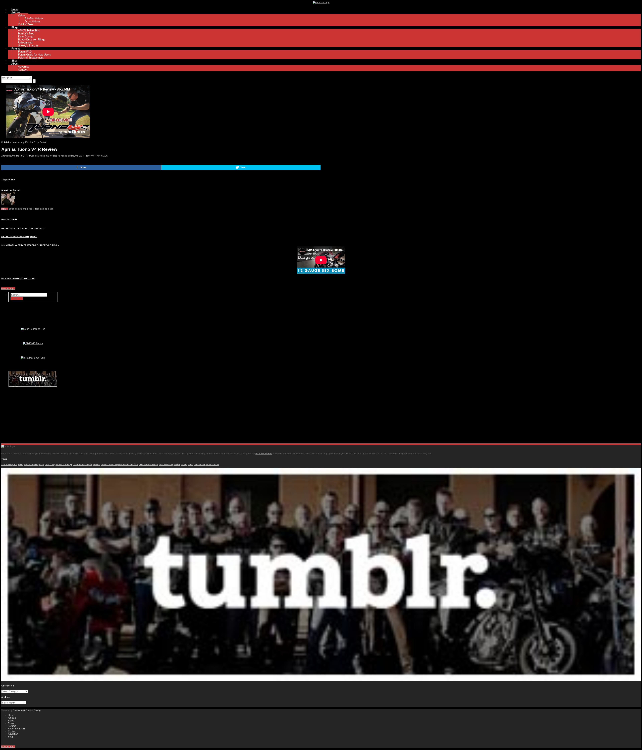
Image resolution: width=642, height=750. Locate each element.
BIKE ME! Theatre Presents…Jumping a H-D (21, 228)
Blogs (14, 27)
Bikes (35, 464)
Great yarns (78, 464)
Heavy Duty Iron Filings (31, 39)
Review (177, 464)
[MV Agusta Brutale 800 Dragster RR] (321, 260)
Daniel (4, 209)
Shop (14, 60)
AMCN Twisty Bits (29, 30)
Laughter (88, 464)
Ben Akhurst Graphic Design (27, 710)
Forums (15, 48)
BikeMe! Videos (34, 18)
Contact (23, 69)
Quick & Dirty (25, 24)
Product (162, 464)
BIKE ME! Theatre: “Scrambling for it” (19, 237)
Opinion (142, 464)
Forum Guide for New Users (34, 54)
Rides (190, 464)
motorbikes (106, 464)
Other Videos (32, 21)
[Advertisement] (33, 414)
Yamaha (215, 464)
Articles (15, 12)
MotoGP (96, 464)
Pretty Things (152, 464)
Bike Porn (28, 464)
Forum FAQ (25, 51)
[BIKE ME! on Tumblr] (321, 680)
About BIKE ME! (16, 728)
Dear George (25, 36)
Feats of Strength (64, 464)
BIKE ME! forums (263, 453)
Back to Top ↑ (8, 288)
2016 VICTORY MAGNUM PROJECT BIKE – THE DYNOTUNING (29, 245)
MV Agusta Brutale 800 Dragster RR (18, 278)
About (15, 63)
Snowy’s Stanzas (28, 45)
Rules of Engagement (31, 57)
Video (21, 15)
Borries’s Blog (26, 33)
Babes (20, 464)
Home (14, 9)
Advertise (23, 66)
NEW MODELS (131, 464)
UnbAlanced (25, 42)
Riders (184, 464)
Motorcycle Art (117, 464)
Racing (169, 464)
